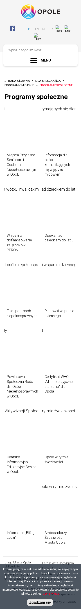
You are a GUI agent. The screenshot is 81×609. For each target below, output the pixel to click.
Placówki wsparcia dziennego (59, 313)
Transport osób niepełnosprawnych (22, 313)
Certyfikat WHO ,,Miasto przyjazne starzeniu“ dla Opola (59, 384)
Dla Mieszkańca (48, 80)
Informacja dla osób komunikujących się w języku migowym (57, 165)
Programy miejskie (19, 85)
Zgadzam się (40, 602)
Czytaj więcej (51, 593)
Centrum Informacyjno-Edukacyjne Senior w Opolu (21, 464)
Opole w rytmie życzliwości (56, 459)
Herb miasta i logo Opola (58, 563)
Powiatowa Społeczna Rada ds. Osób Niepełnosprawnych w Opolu (22, 386)
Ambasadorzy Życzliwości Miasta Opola (56, 538)
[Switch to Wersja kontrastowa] (45, 37)
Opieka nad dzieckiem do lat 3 (59, 238)
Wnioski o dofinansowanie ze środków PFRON (19, 242)
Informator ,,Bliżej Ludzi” (20, 535)
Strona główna (17, 80)
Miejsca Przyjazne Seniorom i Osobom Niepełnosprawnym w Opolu (22, 165)
